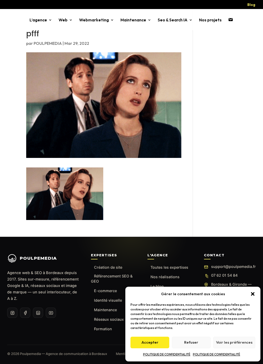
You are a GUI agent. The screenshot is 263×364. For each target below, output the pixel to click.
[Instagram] (12, 313)
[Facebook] (25, 313)
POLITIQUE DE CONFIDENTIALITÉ (166, 354)
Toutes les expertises (169, 267)
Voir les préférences (234, 342)
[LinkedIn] (38, 313)
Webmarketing (94, 20)
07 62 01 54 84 (224, 275)
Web (63, 20)
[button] (252, 294)
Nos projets (210, 20)
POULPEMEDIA (48, 43)
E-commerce (105, 291)
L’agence (38, 20)
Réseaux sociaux (109, 319)
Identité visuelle (108, 300)
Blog (251, 5)
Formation (103, 329)
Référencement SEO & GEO (112, 278)
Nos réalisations (165, 277)
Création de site (108, 267)
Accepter (150, 342)
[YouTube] (51, 313)
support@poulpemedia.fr (233, 266)
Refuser (191, 342)
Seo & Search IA (172, 20)
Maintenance (133, 20)
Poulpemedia (38, 258)
